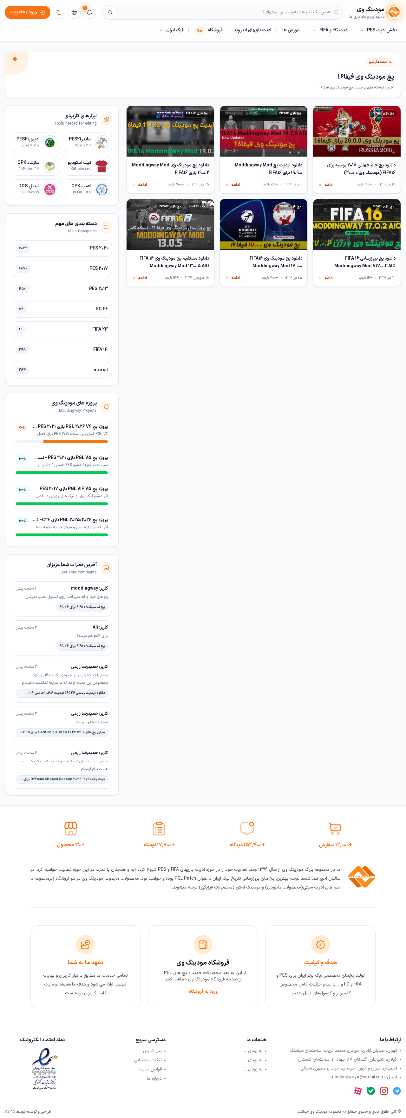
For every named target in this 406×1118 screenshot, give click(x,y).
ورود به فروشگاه (203, 991)
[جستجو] (110, 12)
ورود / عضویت (23, 12)
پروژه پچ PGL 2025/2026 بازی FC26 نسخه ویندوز (61, 520)
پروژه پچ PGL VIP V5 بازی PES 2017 (74, 489)
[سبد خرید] (74, 12)
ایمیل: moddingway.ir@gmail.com (364, 1077)
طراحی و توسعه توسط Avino (28, 1111)
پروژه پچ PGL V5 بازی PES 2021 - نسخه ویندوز (64, 458)
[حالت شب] (59, 12)
